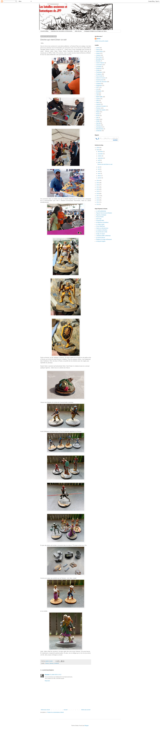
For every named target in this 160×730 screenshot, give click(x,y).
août (99, 160)
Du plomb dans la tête (101, 232)
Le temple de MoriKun (101, 230)
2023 (97, 182)
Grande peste (99, 79)
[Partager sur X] (60, 661)
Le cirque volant (100, 224)
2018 (97, 193)
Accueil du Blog (44, 31)
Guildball (98, 83)
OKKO (97, 102)
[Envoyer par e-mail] (56, 661)
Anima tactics (99, 51)
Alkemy (98, 49)
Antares (98, 53)
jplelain (98, 38)
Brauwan (47, 674)
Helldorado (99, 85)
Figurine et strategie (101, 215)
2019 (97, 191)
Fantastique (99, 72)
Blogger (87, 725)
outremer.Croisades (101, 106)
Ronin (97, 113)
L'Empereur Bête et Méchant (103, 235)
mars (99, 173)
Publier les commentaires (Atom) (55, 712)
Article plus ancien (85, 709)
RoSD (97, 115)
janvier (99, 177)
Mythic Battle (99, 96)
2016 (97, 198)
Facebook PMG (100, 220)
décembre (100, 151)
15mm (97, 47)
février (99, 175)
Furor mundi (99, 76)
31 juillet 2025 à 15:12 (55, 674)
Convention (99, 64)
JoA (97, 89)
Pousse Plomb (100, 216)
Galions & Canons (100, 78)
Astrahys (98, 55)
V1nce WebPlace (100, 226)
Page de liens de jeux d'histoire (104, 213)
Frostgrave (99, 74)
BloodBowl (99, 59)
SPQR (97, 121)
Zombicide (56, 663)
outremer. (98, 104)
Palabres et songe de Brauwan (104, 239)
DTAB (97, 70)
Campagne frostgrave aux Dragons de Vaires (95, 31)
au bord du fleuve (100, 237)
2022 (97, 185)
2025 (97, 149)
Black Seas (99, 57)
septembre (100, 158)
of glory (98, 98)
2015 (97, 200)
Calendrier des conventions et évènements (61, 31)
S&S (97, 117)
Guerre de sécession (101, 81)
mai (99, 169)
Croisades (98, 66)
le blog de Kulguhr (100, 241)
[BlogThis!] (58, 661)
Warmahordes (99, 128)
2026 (97, 147)
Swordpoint (99, 127)
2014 (97, 202)
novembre (100, 153)
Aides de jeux (78, 31)
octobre (100, 156)
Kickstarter (98, 91)
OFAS (97, 100)
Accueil (65, 709)
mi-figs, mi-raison (100, 233)
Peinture (47, 663)
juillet (99, 162)
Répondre (47, 680)
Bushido (98, 61)
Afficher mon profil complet (101, 41)
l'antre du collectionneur (102, 228)
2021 (97, 187)
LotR (97, 95)
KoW (97, 93)
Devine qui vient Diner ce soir (105, 164)
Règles (98, 111)
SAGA (97, 119)
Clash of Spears (100, 62)
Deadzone (98, 68)
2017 (97, 195)
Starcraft (98, 123)
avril (99, 171)
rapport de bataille (100, 110)
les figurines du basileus (102, 222)
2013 (97, 204)
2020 (97, 189)
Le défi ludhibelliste (101, 211)
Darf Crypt (98, 218)
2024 (97, 180)
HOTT (97, 87)
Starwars (52, 663)
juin (99, 167)
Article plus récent (45, 709)
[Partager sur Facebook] (62, 661)
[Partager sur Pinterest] (63, 661)
